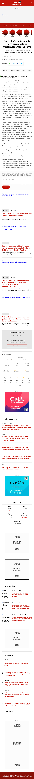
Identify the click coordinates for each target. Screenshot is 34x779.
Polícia (29, 25)
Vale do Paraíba (14, 25)
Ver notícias (17, 346)
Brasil (23, 25)
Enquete (9, 712)
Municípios (10, 586)
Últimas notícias (12, 419)
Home (5, 25)
